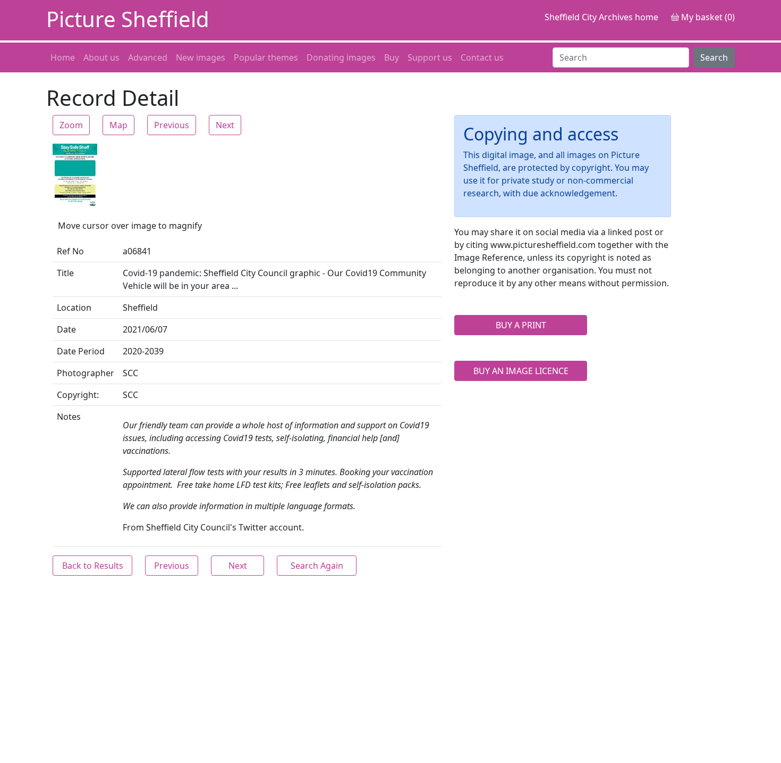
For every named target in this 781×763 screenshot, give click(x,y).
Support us (430, 57)
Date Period (81, 351)
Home (62, 57)
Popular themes (266, 57)
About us (101, 57)
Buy (391, 57)
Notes (69, 416)
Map (118, 125)
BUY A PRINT (521, 325)
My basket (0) (707, 17)
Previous (171, 125)
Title (65, 273)
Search (714, 57)
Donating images (341, 57)
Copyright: (78, 395)
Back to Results (92, 565)
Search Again (317, 565)
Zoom (71, 125)
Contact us (482, 57)
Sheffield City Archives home (601, 17)
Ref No (70, 251)
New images (200, 57)
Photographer (85, 373)
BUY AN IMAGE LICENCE (520, 371)
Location (74, 307)
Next (225, 125)
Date (66, 329)
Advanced (147, 57)
